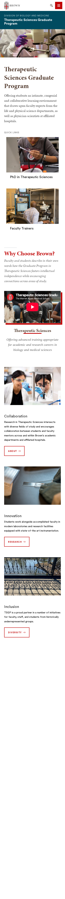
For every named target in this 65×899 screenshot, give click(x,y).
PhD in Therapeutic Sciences (31, 177)
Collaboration (15, 416)
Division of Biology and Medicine (26, 16)
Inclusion (11, 607)
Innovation (12, 516)
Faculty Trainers (22, 228)
